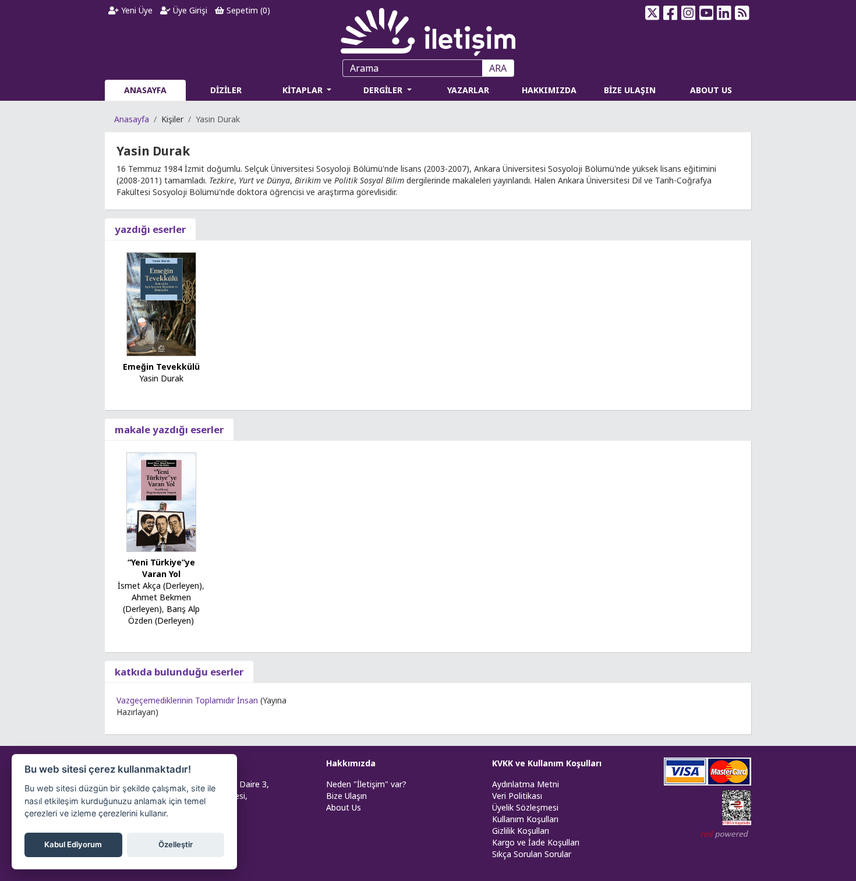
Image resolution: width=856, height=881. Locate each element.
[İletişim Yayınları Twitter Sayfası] (652, 13)
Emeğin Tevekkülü (161, 366)
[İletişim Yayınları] (428, 28)
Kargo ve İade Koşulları (535, 842)
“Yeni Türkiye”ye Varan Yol (161, 568)
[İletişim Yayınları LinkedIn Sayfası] (724, 13)
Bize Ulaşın (346, 795)
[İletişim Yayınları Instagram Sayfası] (689, 13)
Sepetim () (247, 10)
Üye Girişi (189, 10)
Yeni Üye (136, 10)
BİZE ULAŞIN (630, 89)
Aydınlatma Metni (525, 784)
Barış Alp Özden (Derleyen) (164, 614)
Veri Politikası (517, 795)
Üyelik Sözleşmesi (525, 807)
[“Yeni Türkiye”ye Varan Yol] (161, 501)
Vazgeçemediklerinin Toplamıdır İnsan (187, 700)
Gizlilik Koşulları (520, 830)
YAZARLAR (468, 89)
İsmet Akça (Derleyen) (160, 585)
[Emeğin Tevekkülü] (161, 303)
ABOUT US (711, 89)
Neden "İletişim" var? (366, 784)
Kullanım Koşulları (525, 819)
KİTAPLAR (303, 89)
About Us (343, 807)
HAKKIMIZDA (549, 89)
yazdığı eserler (150, 229)
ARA (498, 68)
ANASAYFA (145, 89)
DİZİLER (226, 89)
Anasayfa (131, 119)
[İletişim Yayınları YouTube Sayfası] (706, 13)
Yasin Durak (161, 378)
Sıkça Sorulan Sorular (531, 853)
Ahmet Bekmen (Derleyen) (157, 603)
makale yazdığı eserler (169, 429)
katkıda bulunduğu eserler (179, 671)
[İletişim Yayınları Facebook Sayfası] (671, 13)
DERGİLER (384, 89)
